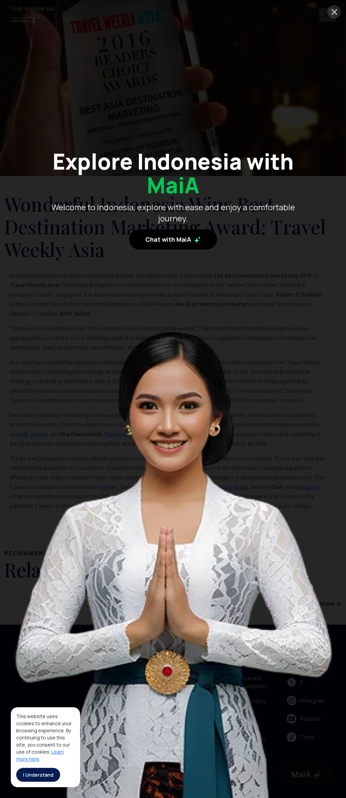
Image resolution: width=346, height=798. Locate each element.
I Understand (38, 775)
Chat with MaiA (169, 239)
